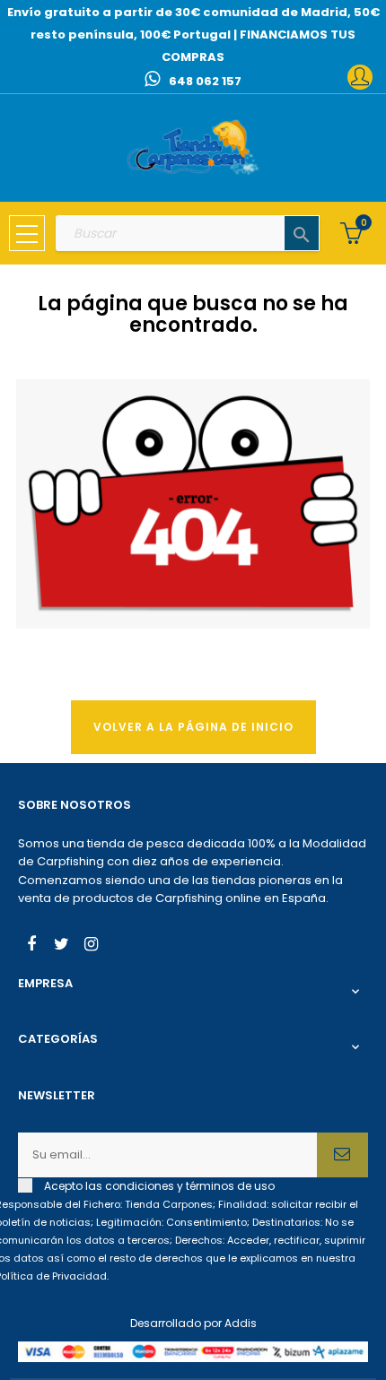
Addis (240, 1323)
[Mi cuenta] (360, 77)
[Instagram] (90, 946)
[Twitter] (61, 946)
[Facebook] (31, 946)
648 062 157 (205, 81)
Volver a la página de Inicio (193, 726)
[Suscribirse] (342, 1155)
